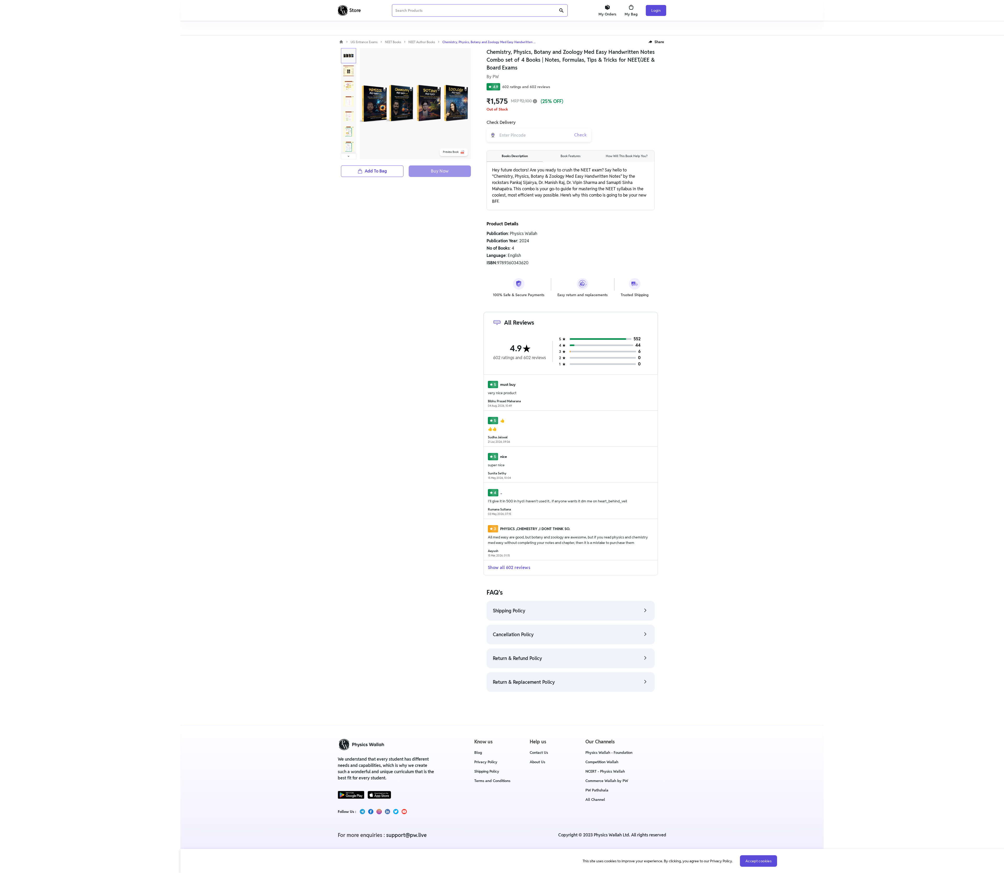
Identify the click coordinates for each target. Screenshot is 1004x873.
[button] (656, 41)
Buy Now (440, 171)
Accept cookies (758, 861)
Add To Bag (376, 171)
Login (656, 10)
